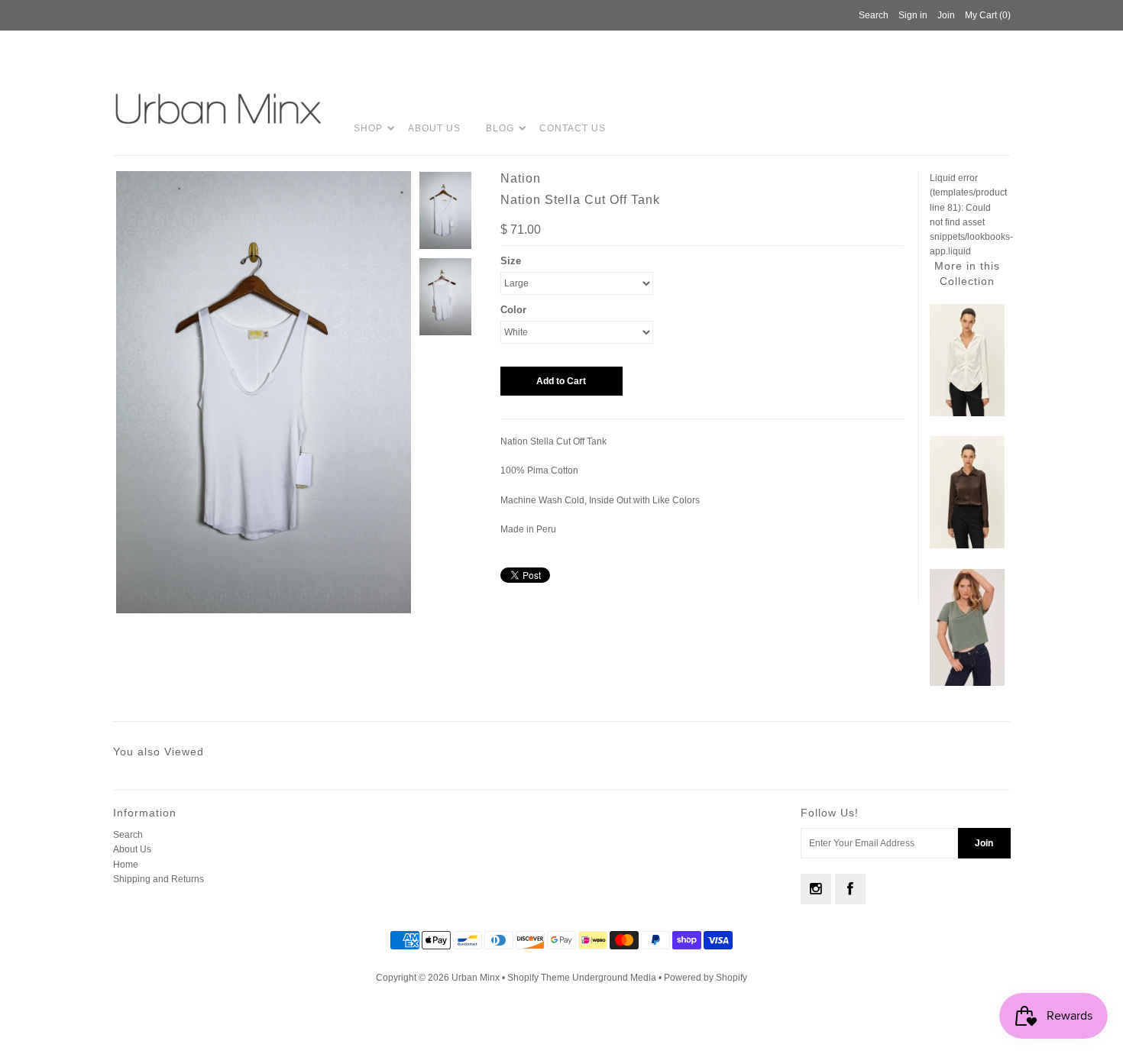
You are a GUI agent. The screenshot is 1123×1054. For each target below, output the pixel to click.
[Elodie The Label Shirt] (967, 413)
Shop (368, 128)
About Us (434, 128)
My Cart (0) (988, 15)
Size (510, 261)
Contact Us (572, 128)
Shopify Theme (538, 977)
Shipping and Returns (158, 879)
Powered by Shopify (705, 977)
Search (128, 834)
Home (125, 864)
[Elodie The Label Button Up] (967, 545)
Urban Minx (476, 977)
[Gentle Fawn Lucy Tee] (967, 682)
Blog (500, 128)
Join (946, 15)
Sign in (912, 15)
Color (513, 309)
